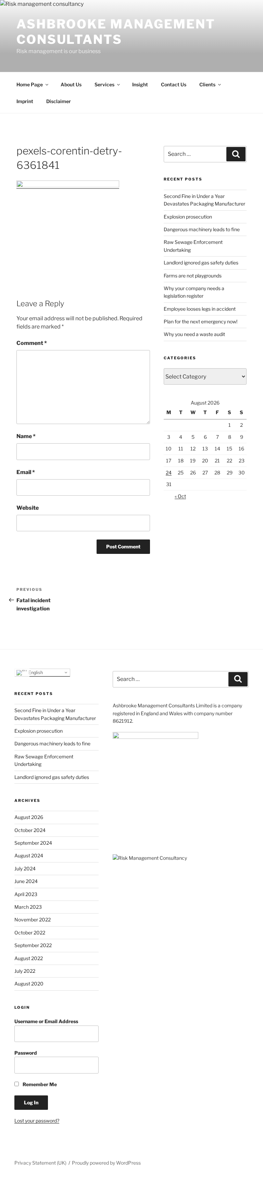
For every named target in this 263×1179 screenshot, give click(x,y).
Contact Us (173, 84)
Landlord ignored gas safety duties (201, 262)
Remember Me (39, 1084)
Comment (31, 343)
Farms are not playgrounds (193, 275)
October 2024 (30, 830)
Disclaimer (58, 101)
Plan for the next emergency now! (200, 321)
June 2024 (26, 881)
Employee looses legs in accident (200, 309)
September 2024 (33, 843)
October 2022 (29, 932)
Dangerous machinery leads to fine (202, 229)
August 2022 (28, 958)
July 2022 (24, 971)
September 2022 (33, 945)
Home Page (29, 84)
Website (27, 508)
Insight (140, 84)
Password (25, 1053)
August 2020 (28, 983)
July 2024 (25, 868)
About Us (71, 84)
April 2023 (25, 894)
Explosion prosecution (188, 217)
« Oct (180, 496)
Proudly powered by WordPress (106, 1163)
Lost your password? (36, 1121)
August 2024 (28, 855)
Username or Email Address (46, 1021)
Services (104, 84)
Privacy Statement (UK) (40, 1163)
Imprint (24, 101)
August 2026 (28, 817)
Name (26, 436)
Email (25, 472)
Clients (207, 84)
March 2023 (28, 907)
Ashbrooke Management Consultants (115, 31)
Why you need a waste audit (194, 334)
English (35, 672)
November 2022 (32, 919)
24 (169, 472)
